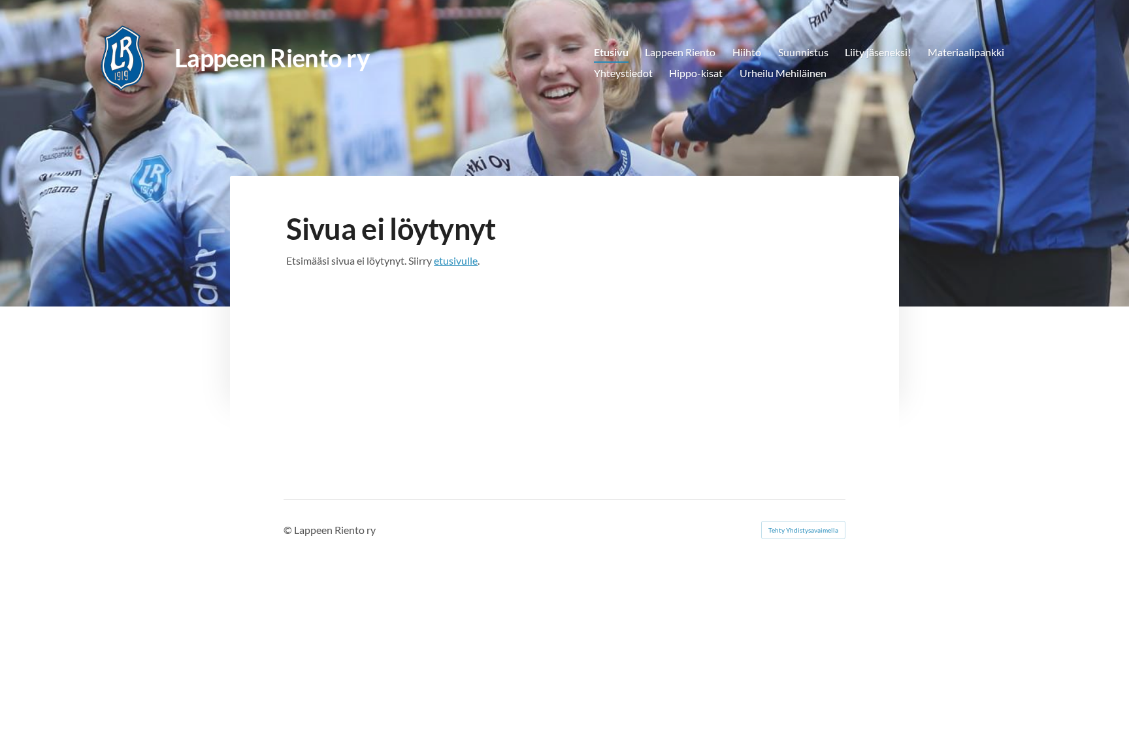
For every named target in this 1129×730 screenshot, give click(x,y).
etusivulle (456, 260)
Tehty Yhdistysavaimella (803, 530)
